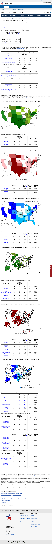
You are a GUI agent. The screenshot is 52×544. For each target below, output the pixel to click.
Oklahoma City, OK (6, 298)
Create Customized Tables (20, 48)
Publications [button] (17, 6)
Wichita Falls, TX (6, 410)
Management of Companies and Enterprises (8, 62)
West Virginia (6, 242)
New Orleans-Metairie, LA (6, 404)
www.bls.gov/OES (9, 535)
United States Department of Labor (46, 0)
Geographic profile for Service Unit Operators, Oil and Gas (9, 27)
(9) (26, 138)
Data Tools (12, 510)
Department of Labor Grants (25, 518)
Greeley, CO (6, 296)
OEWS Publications (13, 15)
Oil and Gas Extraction (8, 57)
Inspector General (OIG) (24, 515)
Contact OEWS (8, 537)
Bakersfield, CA (6, 295)
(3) (9, 33)
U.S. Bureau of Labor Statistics (10, 3)
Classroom (33, 510)
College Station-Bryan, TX (6, 352)
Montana (6, 236)
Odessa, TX (6, 289)
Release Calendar (45, 2)
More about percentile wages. (39, 475)
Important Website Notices (35, 524)
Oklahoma (6, 145)
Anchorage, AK (6, 407)
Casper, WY (6, 349)
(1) (5, 32)
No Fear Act (22, 520)
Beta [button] (36, 6)
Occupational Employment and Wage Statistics (17, 9)
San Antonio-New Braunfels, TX (6, 292)
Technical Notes (3, 502)
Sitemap (32, 515)
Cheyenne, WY (6, 411)
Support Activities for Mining (8, 55)
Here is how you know (19, 0)
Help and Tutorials (34, 526)
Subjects (7, 510)
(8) (35, 62)
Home (2, 510)
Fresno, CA (6, 397)
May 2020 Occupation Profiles (5, 500)
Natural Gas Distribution (8, 58)
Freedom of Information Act (36, 516)
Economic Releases (26, 510)
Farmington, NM (6, 345)
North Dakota (6, 144)
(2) (18, 33)
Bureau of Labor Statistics (5, 9)
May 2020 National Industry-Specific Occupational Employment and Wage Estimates (14, 498)
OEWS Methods (30, 15)
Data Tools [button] (12, 6)
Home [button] (2, 6)
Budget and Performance (24, 516)
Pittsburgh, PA (6, 291)
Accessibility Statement (35, 527)
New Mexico (6, 142)
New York (6, 240)
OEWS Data (22, 15)
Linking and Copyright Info (35, 522)
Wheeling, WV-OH (6, 350)
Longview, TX (6, 299)
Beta (38, 510)
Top (22, 29)
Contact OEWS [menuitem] (47, 15)
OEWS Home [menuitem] (4, 15)
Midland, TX (6, 288)
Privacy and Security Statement (34, 519)
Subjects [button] (6, 6)
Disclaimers (33, 521)
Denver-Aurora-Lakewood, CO (6, 405)
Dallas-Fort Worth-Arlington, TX (6, 294)
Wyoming (6, 189)
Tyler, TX (6, 400)
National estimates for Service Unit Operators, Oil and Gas (9, 24)
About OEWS (39, 15)
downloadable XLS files (42, 472)
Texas (6, 140)
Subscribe (50, 2)
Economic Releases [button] (24, 6)
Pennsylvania (6, 141)
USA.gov (21, 521)
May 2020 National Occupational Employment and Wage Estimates (11, 493)
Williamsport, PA (6, 353)
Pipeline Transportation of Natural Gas (8, 72)
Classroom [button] (32, 6)
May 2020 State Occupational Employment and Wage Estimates (11, 495)
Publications (18, 510)
